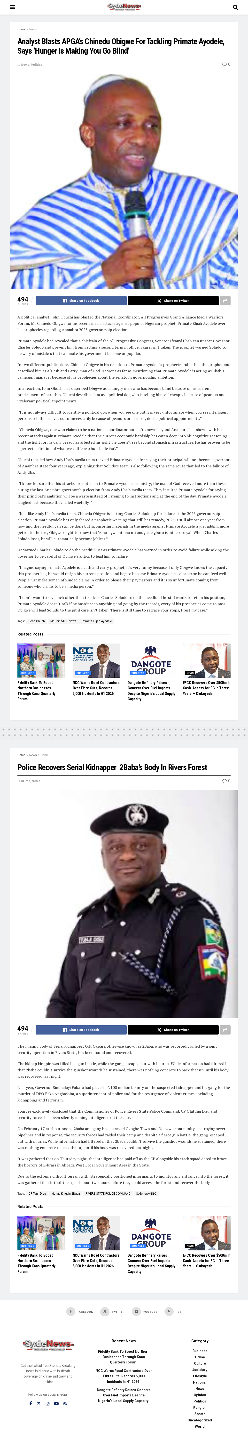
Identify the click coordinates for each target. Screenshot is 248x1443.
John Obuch (37, 621)
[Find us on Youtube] (56, 1404)
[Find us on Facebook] (30, 1404)
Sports (199, 1414)
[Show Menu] (12, 7)
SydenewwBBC (146, 1193)
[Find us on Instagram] (47, 1404)
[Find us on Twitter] (39, 1404)
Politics (36, 64)
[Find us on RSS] (65, 1404)
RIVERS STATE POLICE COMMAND (108, 1193)
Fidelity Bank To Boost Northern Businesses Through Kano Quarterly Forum (123, 1357)
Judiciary (199, 1370)
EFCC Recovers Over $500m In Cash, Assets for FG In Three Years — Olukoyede (206, 688)
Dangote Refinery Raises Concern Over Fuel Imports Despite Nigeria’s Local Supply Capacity (124, 1395)
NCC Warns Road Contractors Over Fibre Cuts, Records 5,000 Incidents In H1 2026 (96, 688)
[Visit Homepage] (124, 7)
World (200, 1426)
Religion (200, 1408)
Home (21, 29)
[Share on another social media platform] (225, 300)
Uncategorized (200, 1420)
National (200, 1382)
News (33, 29)
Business (27, 673)
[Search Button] (235, 7)
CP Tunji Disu (37, 1193)
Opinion (200, 1395)
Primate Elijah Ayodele (97, 621)
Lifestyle (200, 1376)
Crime (45, 755)
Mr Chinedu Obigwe (63, 621)
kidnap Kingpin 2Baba (66, 1193)
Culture (200, 1363)
